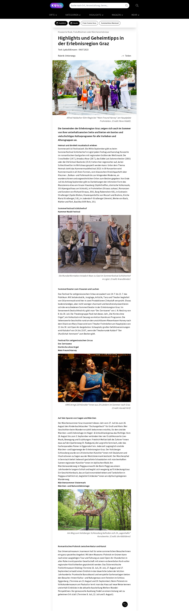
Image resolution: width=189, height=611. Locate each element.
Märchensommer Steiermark (72, 482)
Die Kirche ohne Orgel (68, 347)
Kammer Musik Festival (69, 211)
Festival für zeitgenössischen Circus (75, 340)
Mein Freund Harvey (67, 350)
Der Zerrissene (65, 343)
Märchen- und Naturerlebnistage (73, 486)
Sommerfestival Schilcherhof (72, 208)
